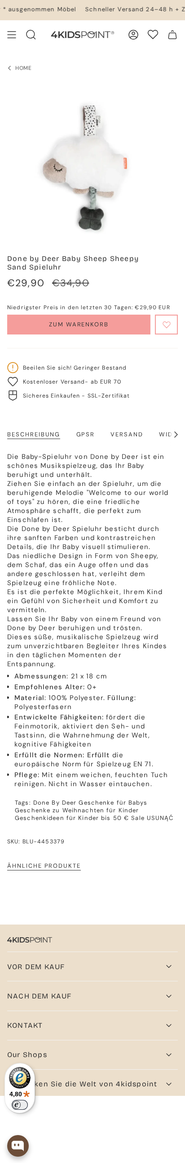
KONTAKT (25, 1025)
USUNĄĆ (160, 818)
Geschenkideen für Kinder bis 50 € (72, 818)
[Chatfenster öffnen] (18, 1146)
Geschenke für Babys (113, 802)
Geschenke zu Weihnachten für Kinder (77, 810)
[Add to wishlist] (166, 324)
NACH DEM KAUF (39, 996)
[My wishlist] (152, 34)
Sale (138, 818)
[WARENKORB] (172, 34)
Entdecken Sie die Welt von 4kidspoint (82, 1084)
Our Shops (27, 1054)
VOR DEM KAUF (36, 966)
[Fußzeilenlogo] (29, 940)
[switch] (20, 1105)
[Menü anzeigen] (12, 34)
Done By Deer (55, 802)
